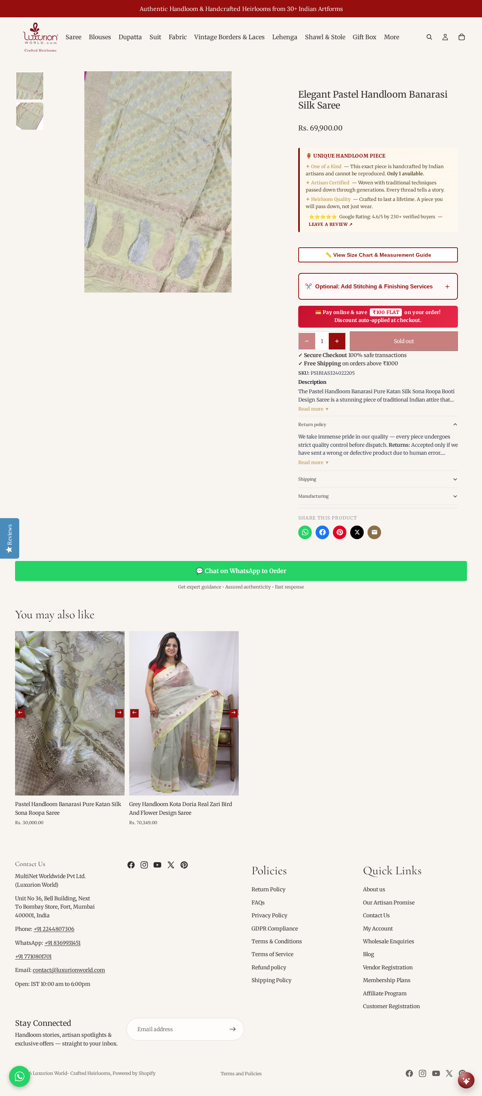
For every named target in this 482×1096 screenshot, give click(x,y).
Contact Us (376, 915)
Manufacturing (313, 496)
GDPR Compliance (275, 928)
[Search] (429, 37)
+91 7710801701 (33, 956)
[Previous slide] (20, 713)
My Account (378, 928)
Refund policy (269, 967)
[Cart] (461, 37)
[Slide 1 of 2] (29, 86)
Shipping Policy (271, 980)
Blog (368, 954)
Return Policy (268, 889)
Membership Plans (386, 980)
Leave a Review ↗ (331, 224)
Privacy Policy (269, 915)
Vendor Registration (388, 967)
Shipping (307, 479)
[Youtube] (157, 864)
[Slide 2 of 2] (29, 116)
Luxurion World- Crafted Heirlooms (71, 1073)
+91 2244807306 (54, 929)
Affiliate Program (385, 993)
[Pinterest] (339, 532)
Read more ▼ (313, 409)
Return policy (312, 424)
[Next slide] (119, 713)
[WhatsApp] (305, 532)
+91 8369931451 (62, 943)
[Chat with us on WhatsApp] (19, 1076)
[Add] (113, 784)
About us (374, 889)
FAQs (258, 902)
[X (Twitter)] (357, 532)
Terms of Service (272, 954)
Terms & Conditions (277, 941)
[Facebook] (322, 532)
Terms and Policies (241, 1073)
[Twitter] (170, 864)
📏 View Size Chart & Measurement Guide (378, 255)
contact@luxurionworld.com (69, 970)
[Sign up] (233, 1029)
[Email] (374, 532)
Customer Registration (391, 1006)
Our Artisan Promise (389, 902)
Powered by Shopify (134, 1073)
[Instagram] (144, 864)
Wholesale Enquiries (388, 941)
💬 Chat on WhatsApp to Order (241, 571)
